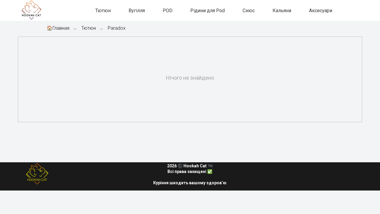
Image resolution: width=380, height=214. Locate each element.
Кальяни (282, 10)
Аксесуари (320, 10)
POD (167, 10)
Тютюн (103, 10)
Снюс (249, 10)
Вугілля (137, 10)
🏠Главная (58, 28)
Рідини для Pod (207, 10)
